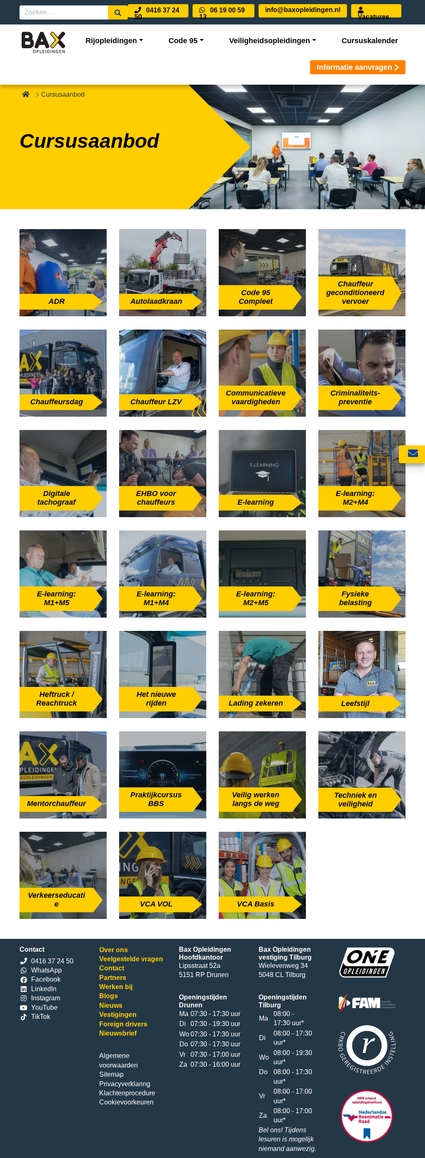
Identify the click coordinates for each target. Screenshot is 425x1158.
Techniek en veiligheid (355, 799)
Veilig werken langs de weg (255, 799)
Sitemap (111, 1074)
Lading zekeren (256, 703)
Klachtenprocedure (127, 1093)
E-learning (255, 502)
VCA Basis (255, 904)
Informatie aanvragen (354, 67)
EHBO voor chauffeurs (156, 497)
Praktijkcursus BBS (156, 799)
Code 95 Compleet (256, 296)
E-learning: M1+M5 (56, 598)
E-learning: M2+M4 (355, 497)
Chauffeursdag (56, 402)
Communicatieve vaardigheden (256, 397)
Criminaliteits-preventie (355, 397)
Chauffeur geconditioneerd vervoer (355, 292)
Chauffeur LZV (156, 402)
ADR (57, 301)
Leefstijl (355, 703)
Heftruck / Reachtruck (56, 698)
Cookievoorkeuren (126, 1102)
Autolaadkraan (156, 301)
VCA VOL (156, 904)
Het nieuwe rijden (156, 698)
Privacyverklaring (124, 1083)
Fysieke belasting (355, 598)
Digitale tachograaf (56, 497)
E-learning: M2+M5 (255, 598)
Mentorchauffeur (56, 803)
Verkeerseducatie (56, 899)
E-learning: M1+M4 (156, 598)
